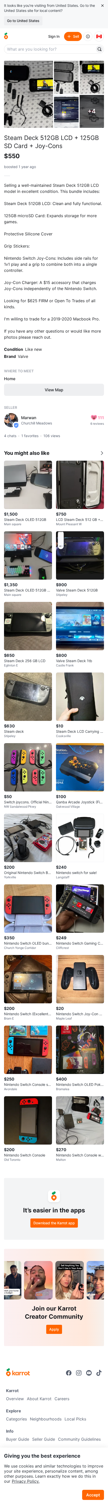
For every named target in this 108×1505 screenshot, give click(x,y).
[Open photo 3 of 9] (92, 77)
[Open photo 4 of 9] (66, 111)
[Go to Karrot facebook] (69, 1373)
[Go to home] (6, 36)
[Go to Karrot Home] (18, 1372)
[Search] (99, 49)
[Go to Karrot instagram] (79, 1373)
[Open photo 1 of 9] (28, 94)
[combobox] (50, 49)
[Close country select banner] (102, 5)
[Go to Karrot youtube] (89, 1373)
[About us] (87, 36)
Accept (93, 1494)
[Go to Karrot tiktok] (99, 1373)
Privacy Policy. (25, 1481)
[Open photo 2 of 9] (66, 77)
